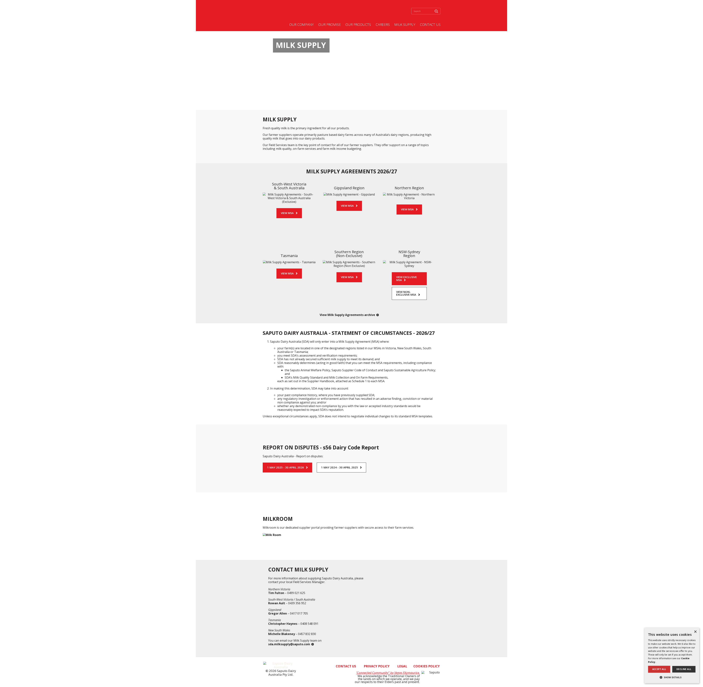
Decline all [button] (683, 669)
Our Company (301, 25)
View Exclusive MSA (406, 278)
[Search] (436, 11)
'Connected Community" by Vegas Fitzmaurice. (388, 673)
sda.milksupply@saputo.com (289, 644)
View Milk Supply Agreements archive (347, 315)
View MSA (287, 213)
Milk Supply (404, 25)
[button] (672, 677)
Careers (383, 25)
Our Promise (329, 25)
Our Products (358, 25)
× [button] (695, 631)
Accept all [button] (659, 669)
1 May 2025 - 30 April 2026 (285, 467)
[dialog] (671, 655)
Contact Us (430, 25)
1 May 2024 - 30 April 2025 (339, 467)
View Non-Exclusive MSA (406, 293)
